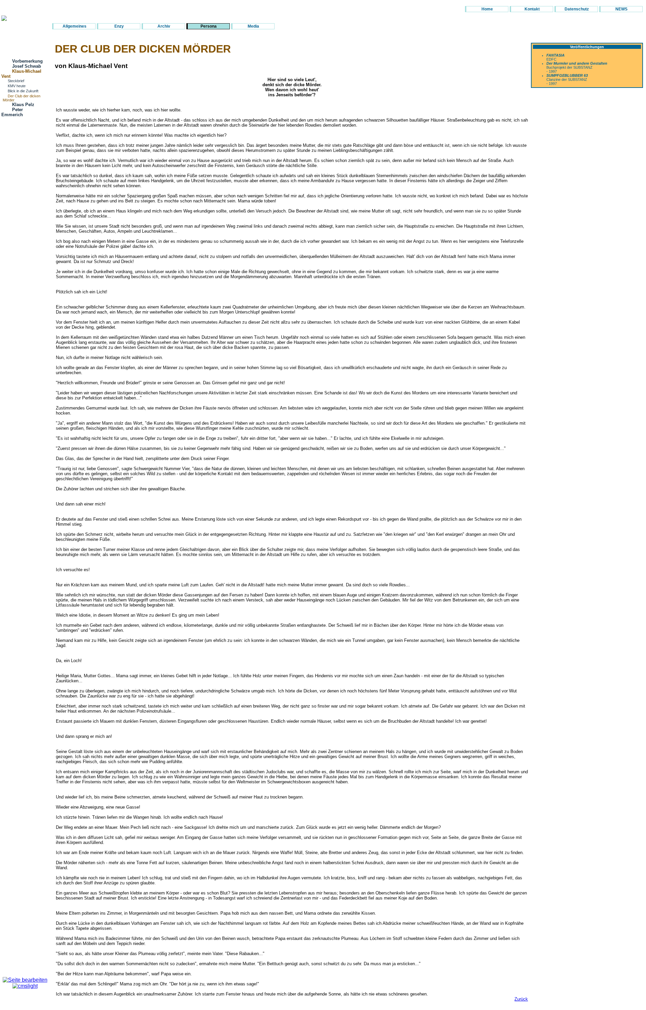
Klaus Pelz (23, 104)
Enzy (119, 26)
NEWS (621, 9)
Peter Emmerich (12, 112)
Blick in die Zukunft (23, 91)
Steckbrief (16, 81)
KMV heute (17, 86)
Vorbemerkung (27, 61)
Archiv (163, 26)
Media (253, 26)
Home (487, 9)
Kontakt (532, 9)
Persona (209, 26)
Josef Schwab (26, 66)
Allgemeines (74, 26)
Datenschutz (577, 9)
